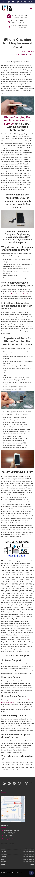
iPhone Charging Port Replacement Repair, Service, (18, 120)
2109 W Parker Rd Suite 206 (25, 54)
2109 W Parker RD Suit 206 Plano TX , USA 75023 (19, 21)
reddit (30, 2)
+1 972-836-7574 (20, 15)
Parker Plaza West (28, 51)
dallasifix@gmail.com (9, 839)
